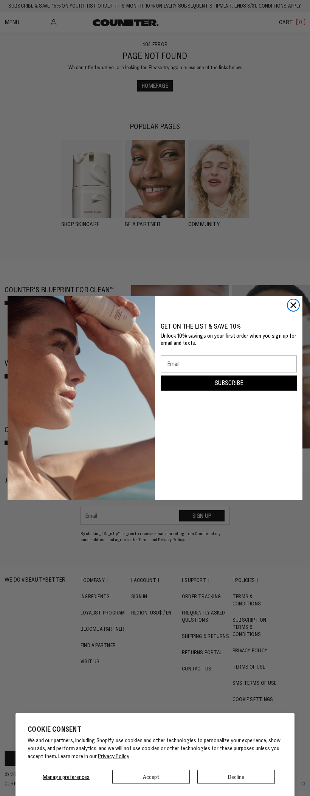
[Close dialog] (293, 305)
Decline (236, 776)
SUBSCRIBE (229, 382)
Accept (151, 776)
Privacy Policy (113, 756)
